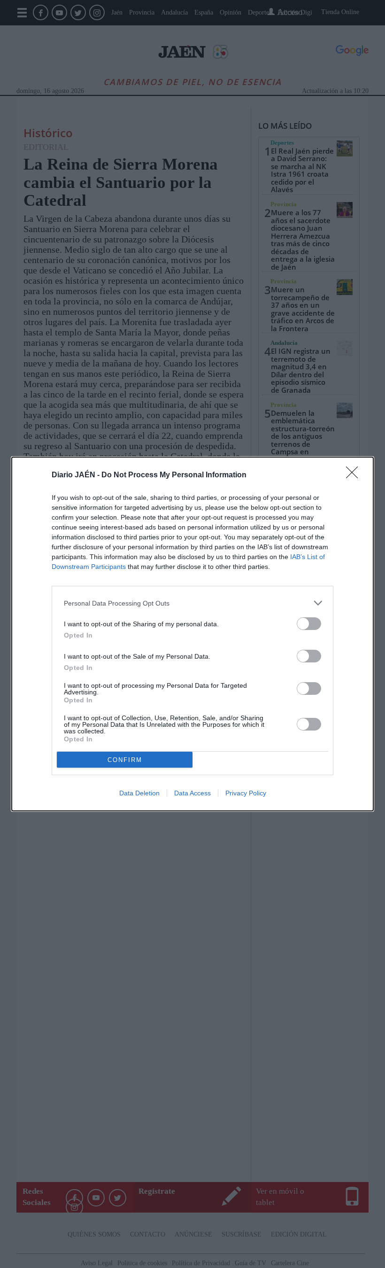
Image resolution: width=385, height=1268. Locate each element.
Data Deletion (139, 793)
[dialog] (192, 634)
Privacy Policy (245, 793)
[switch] (309, 623)
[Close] (355, 475)
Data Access (192, 793)
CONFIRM (125, 759)
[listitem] (192, 603)
